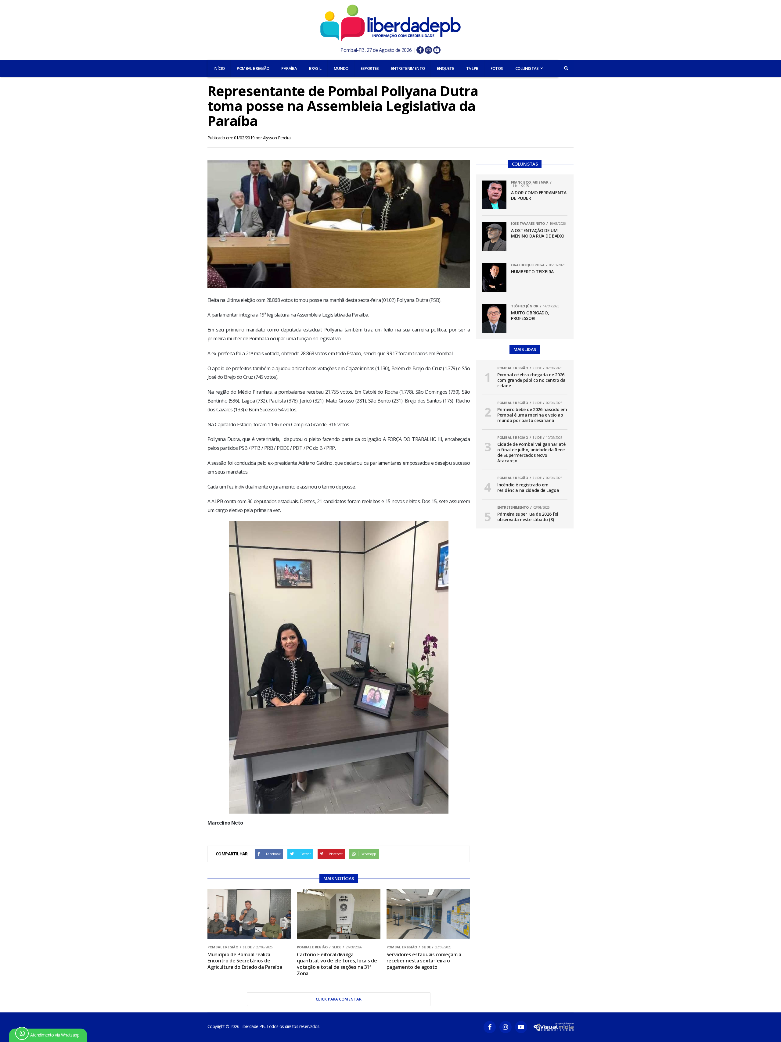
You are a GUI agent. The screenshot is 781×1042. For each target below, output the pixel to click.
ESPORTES (370, 68)
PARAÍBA (289, 68)
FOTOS (497, 68)
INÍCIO (219, 68)
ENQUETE (445, 68)
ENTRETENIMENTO (408, 68)
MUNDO (341, 68)
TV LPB (472, 68)
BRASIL (315, 68)
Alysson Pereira (277, 138)
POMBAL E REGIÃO (253, 68)
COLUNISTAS (527, 68)
